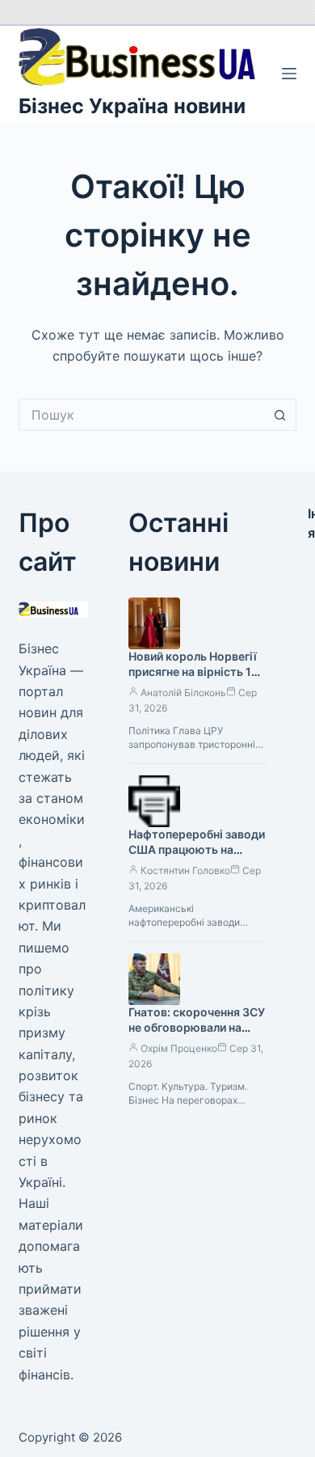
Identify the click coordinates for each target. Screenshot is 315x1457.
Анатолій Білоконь (183, 692)
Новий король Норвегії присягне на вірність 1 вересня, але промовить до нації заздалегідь (196, 679)
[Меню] (289, 73)
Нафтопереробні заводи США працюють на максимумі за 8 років (196, 849)
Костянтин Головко (185, 870)
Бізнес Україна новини (132, 106)
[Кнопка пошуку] (280, 415)
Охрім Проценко (179, 1048)
